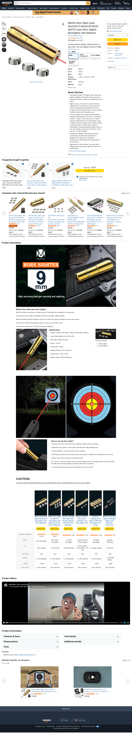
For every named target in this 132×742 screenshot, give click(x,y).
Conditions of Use (40, 726)
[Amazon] (7, 3)
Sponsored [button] (5, 663)
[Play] (3, 623)
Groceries (64, 8)
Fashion (114, 8)
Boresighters (40, 17)
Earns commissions (22, 584)
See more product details (77, 151)
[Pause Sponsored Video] (56, 682)
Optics (33, 17)
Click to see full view (36, 82)
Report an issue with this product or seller (83, 155)
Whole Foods (73, 8)
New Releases (54, 8)
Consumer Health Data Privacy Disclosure (68, 726)
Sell (108, 8)
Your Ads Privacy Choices (88, 726)
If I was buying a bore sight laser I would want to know (27, 586)
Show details (82, 180)
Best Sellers (43, 8)
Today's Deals (84, 8)
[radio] (4, 24)
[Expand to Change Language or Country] (71, 720)
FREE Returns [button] (73, 49)
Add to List (111, 67)
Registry (121, 8)
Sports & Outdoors (7, 17)
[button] (4, 8)
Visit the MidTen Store (75, 35)
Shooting (27, 17)
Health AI (11, 8)
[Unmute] (128, 622)
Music (128, 8)
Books (93, 8)
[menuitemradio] (125, 622)
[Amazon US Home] (47, 721)
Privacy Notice (51, 726)
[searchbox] (52, 3)
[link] (38, 170)
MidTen (117, 50)
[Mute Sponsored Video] (56, 685)
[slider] (62, 622)
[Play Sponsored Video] (92, 677)
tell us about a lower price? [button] (24, 655)
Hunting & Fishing (19, 17)
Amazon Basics (33, 8)
